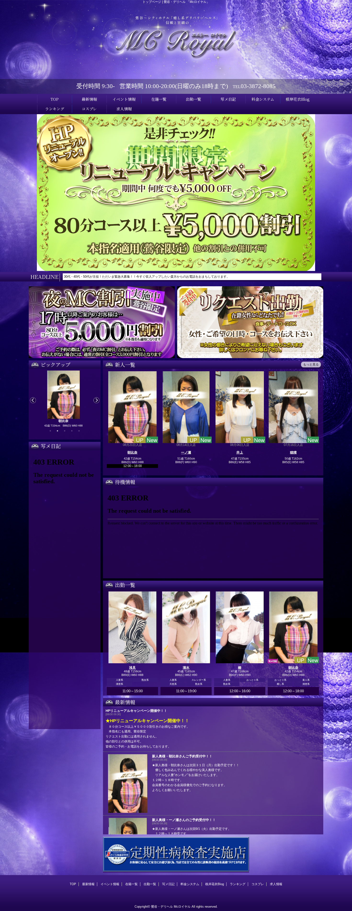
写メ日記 (168, 884)
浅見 (132, 667)
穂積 (293, 452)
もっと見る (311, 364)
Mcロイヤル (182, 906)
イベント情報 (110, 884)
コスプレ (257, 884)
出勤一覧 (150, 884)
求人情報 (276, 884)
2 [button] (57, 430)
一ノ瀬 (186, 452)
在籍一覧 (131, 884)
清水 (186, 667)
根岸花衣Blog (214, 884)
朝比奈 (132, 452)
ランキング (237, 884)
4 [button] (71, 430)
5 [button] (79, 430)
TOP (55, 99)
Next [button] (96, 400)
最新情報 (88, 884)
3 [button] (64, 430)
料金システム (190, 884)
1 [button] (50, 430)
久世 (63, 421)
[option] (63, 400)
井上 (239, 452)
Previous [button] (33, 400)
